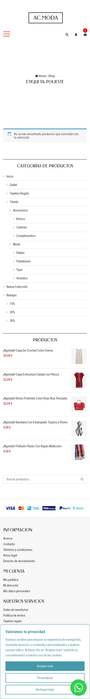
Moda (16, 244)
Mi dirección (10, 585)
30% (12, 320)
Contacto (9, 544)
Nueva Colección (17, 286)
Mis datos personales (16, 591)
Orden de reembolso (15, 610)
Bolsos (20, 219)
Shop (51, 76)
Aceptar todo (45, 666)
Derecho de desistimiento (19, 561)
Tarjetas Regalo (19, 193)
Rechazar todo (45, 689)
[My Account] (76, 34)
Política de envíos (14, 615)
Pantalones (23, 261)
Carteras (21, 227)
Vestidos (22, 278)
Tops (19, 270)
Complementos (26, 236)
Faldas (20, 253)
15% (12, 303)
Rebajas (12, 295)
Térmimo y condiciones (17, 549)
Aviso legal (10, 555)
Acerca (7, 538)
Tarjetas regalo (12, 621)
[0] (85, 34)
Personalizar (45, 678)
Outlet (13, 185)
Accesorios (20, 210)
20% (12, 312)
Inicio (10, 176)
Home (42, 76)
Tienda (14, 202)
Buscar (82, 479)
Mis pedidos (10, 580)
